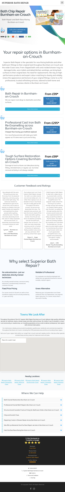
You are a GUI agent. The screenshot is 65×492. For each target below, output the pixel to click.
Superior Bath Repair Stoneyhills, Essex (6, 382)
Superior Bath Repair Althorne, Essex (19, 382)
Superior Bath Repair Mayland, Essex (59, 382)
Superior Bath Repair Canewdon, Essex (46, 382)
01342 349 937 (33, 468)
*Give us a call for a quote (51, 130)
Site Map (33, 477)
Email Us (33, 473)
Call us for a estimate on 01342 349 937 (17, 31)
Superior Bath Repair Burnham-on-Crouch (33, 470)
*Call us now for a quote (51, 101)
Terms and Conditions (33, 475)
